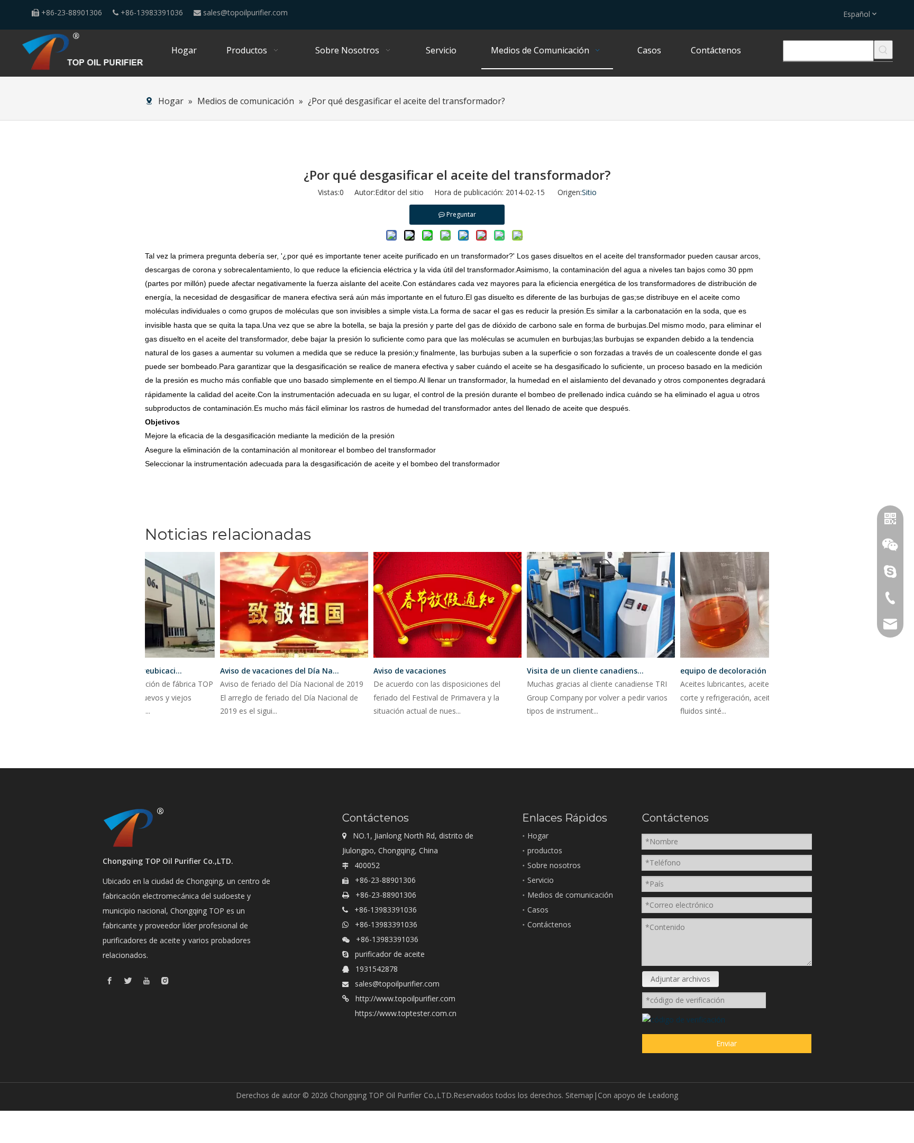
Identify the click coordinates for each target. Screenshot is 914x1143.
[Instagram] (165, 980)
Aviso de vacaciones (401, 671)
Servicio (540, 880)
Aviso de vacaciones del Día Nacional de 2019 (272, 671)
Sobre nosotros (554, 865)
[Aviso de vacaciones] (439, 657)
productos (544, 850)
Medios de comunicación (570, 895)
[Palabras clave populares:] (883, 49)
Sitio (589, 192)
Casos (538, 910)
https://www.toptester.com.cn (405, 1013)
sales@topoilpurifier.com (245, 12)
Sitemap (579, 1095)
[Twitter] (128, 980)
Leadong (663, 1095)
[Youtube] (146, 980)
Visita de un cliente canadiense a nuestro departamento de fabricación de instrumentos (578, 671)
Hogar (538, 836)
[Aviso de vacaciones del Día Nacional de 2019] (286, 657)
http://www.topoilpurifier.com (405, 998)
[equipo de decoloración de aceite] (746, 657)
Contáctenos (549, 924)
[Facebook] (109, 980)
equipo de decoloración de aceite (732, 671)
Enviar (726, 1043)
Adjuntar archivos (680, 979)
